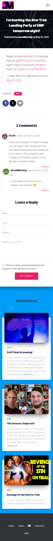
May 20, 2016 (13, 80)
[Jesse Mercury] (9, 5)
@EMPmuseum (25, 60)
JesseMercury (18, 170)
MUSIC (21, 526)
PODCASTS (39, 526)
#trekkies (40, 64)
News (18, 93)
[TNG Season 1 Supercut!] (26, 399)
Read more (29, 374)
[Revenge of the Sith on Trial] (26, 470)
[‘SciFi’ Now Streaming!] (26, 327)
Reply (46, 167)
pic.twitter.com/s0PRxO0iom (29, 69)
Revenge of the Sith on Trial (23, 495)
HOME (11, 526)
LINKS (26, 533)
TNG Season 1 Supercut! (20, 424)
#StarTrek (32, 56)
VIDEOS (29, 525)
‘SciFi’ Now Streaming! (19, 352)
